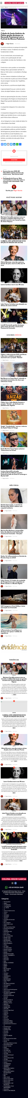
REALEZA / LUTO (8, 942)
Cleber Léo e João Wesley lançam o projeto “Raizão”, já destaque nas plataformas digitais (12, 404)
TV (4, 909)
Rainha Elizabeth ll (8, 943)
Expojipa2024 (7, 1005)
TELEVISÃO (6, 915)
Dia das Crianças (7, 1046)
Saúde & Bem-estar (8, 924)
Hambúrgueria (7, 985)
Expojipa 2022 (7, 1007)
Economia (6, 1032)
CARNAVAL (6, 1066)
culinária (6, 1056)
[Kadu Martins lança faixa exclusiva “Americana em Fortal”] (14, 439)
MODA (5, 967)
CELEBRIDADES (7, 1063)
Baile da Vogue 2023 (8, 1080)
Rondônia (6, 930)
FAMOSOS (6, 1004)
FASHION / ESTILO (8, 1002)
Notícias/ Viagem (8, 950)
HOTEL (5, 982)
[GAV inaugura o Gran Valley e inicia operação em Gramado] (14, 597)
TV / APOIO (6, 907)
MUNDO (5, 965)
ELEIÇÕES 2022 (7, 1029)
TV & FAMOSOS (7, 906)
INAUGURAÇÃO (7, 979)
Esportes (6, 1017)
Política (3, 214)
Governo (6, 988)
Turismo (5, 912)
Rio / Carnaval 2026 (8, 936)
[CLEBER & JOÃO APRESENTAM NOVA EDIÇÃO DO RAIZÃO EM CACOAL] (14, 232)
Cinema (5, 1062)
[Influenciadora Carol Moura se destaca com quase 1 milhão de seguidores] (14, 621)
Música (18, 335)
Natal (5, 961)
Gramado (6, 986)
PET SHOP (6, 946)
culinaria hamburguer (9, 1054)
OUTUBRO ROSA (7, 947)
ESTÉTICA (6, 1016)
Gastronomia (7, 991)
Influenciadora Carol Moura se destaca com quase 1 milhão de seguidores (11, 631)
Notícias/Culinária (8, 949)
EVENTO (6, 1014)
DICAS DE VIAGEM (8, 1035)
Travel (5, 913)
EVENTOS (6, 1013)
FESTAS (5, 998)
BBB (5, 1075)
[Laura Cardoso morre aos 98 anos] (14, 275)
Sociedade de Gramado (9, 919)
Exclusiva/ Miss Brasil (9, 1010)
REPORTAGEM (7, 940)
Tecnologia (6, 916)
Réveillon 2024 (7, 937)
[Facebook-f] (15, 883)
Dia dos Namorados (8, 1044)
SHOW (3, 238)
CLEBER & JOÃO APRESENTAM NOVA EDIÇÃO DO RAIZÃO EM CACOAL (13, 241)
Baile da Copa (7, 1081)
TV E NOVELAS (7, 904)
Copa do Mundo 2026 (9, 1057)
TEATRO (6, 918)
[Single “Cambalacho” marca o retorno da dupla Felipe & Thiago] (14, 417)
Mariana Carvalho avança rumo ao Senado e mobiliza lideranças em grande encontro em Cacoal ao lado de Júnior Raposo (13, 219)
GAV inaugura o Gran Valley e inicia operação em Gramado (13, 606)
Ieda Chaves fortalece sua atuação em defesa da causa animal (14, 304)
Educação (6, 1031)
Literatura (6, 973)
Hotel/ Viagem (7, 980)
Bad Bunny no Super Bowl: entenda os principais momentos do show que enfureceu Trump (13, 380)
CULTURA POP (7, 1050)
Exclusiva (6, 1011)
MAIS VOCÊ (6, 970)
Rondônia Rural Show (9, 928)
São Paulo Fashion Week (9, 927)
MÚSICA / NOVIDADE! (9, 962)
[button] (26, 3)
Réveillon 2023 (7, 939)
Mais (14, 694)
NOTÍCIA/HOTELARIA (9, 953)
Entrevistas (6, 1019)
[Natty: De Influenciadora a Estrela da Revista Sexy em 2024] (14, 547)
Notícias (3, 301)
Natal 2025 (6, 958)
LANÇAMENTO (7, 976)
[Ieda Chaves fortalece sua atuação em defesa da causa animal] (14, 295)
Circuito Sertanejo (8, 1060)
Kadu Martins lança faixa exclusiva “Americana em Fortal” (12, 449)
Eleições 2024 (7, 1028)
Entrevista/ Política (8, 1020)
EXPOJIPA (6, 1008)
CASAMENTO (7, 1065)
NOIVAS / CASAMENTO (9, 955)
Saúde (5, 925)
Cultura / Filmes (7, 1052)
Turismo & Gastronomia (9, 910)
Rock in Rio (6, 933)
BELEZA (5, 1074)
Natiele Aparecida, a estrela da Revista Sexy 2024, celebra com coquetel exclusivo (11, 506)
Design (5, 1047)
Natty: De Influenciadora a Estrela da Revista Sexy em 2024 (13, 557)
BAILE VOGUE (7, 1077)
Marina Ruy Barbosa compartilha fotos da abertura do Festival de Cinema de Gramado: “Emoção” (12, 532)
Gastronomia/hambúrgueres (10, 989)
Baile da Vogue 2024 (8, 1078)
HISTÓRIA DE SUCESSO (9, 983)
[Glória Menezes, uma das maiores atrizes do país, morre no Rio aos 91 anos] (14, 253)
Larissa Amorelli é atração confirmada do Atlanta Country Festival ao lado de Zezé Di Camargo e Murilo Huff (14, 474)
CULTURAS (6, 1049)
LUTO (2, 259)
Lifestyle (6, 974)
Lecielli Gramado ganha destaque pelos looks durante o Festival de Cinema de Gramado (12, 326)
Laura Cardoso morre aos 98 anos (12, 284)
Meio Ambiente (7, 968)
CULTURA (6, 1053)
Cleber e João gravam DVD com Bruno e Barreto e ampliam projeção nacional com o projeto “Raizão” (14, 356)
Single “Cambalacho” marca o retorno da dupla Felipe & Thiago (14, 427)
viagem (5, 903)
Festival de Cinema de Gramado (9, 322)
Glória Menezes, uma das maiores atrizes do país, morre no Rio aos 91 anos (13, 263)
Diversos (6, 1034)
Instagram (6, 977)
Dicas (5, 1037)
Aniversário (6, 1089)
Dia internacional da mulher (10, 1038)
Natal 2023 (6, 959)
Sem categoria (7, 922)
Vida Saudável (7, 901)
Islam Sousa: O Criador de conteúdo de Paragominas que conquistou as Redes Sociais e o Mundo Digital (13, 582)
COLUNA (6, 1059)
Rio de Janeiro (7, 934)
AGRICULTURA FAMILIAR (9, 1090)
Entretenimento (7, 1026)
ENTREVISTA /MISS (8, 1022)
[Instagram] (12, 883)
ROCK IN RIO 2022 (8, 931)
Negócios (6, 956)
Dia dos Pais (6, 1040)
